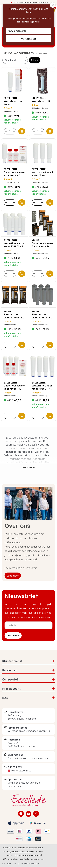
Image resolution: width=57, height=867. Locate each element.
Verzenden (28, 39)
